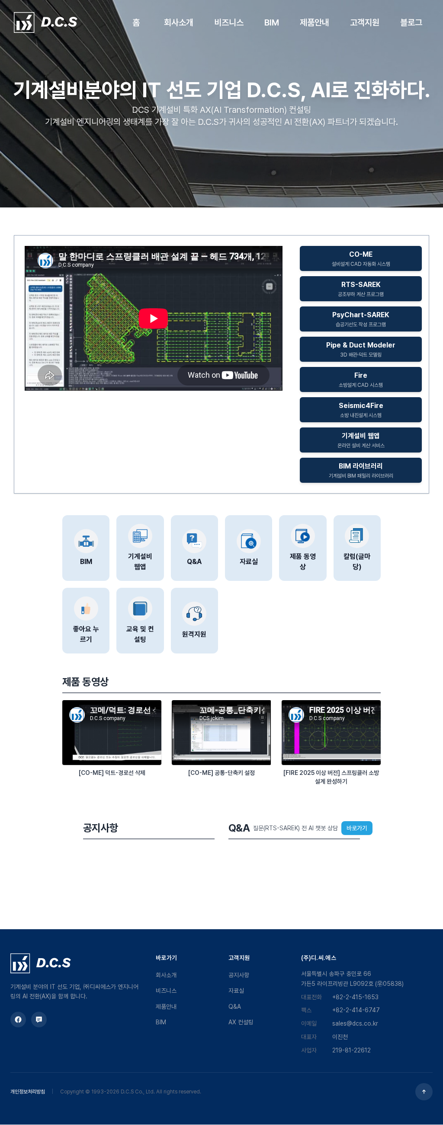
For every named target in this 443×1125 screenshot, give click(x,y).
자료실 (236, 990)
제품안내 (166, 1006)
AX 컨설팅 (241, 1022)
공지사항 (238, 975)
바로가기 (357, 828)
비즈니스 (166, 990)
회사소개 (166, 975)
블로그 (411, 22)
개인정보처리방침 (27, 1092)
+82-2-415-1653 (355, 997)
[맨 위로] (424, 1091)
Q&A (234, 1006)
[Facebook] (18, 1019)
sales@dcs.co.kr (355, 1023)
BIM (161, 1022)
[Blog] (39, 1019)
